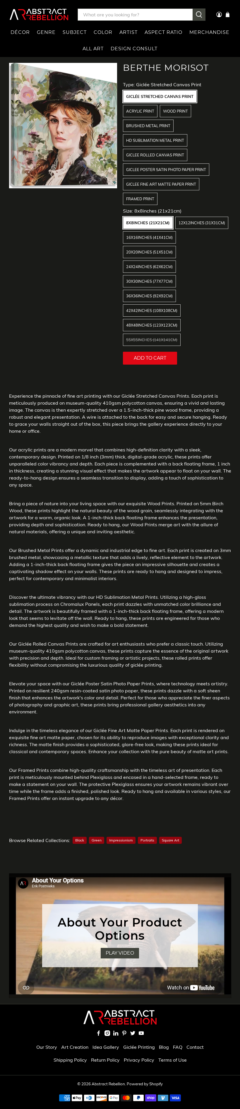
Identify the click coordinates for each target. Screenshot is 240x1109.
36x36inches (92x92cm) (149, 296)
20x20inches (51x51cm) (149, 252)
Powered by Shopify (145, 1084)
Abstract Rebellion (108, 1084)
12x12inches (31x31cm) (202, 222)
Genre (46, 32)
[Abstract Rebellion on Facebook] (98, 1034)
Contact (195, 1047)
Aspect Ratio (163, 32)
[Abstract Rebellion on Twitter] (133, 1034)
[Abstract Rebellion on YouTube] (141, 1034)
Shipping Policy (70, 1060)
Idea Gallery (105, 1047)
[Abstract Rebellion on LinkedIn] (116, 1034)
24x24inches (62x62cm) (149, 266)
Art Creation (74, 1047)
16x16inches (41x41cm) (149, 237)
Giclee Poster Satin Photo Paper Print (166, 169)
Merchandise (209, 32)
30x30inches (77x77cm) (149, 281)
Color (103, 32)
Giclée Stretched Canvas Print (159, 96)
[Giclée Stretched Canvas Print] (63, 125)
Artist (128, 32)
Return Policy (105, 1060)
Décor (20, 32)
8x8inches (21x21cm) (148, 222)
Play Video (120, 953)
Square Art (170, 840)
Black (79, 840)
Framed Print (140, 198)
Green (97, 840)
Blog (164, 1047)
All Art (93, 48)
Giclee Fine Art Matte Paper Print (161, 184)
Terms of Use (172, 1060)
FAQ (177, 1047)
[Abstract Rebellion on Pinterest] (124, 1034)
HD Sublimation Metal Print (155, 140)
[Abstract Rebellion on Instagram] (107, 1034)
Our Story (46, 1047)
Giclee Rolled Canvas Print (155, 155)
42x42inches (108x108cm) (151, 310)
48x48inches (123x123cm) (151, 325)
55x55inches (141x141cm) (151, 339)
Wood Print (175, 111)
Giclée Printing (139, 1047)
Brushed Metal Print (148, 125)
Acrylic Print (140, 111)
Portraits (147, 840)
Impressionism (121, 840)
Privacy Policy (139, 1060)
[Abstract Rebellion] (39, 14)
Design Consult (134, 48)
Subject (75, 32)
